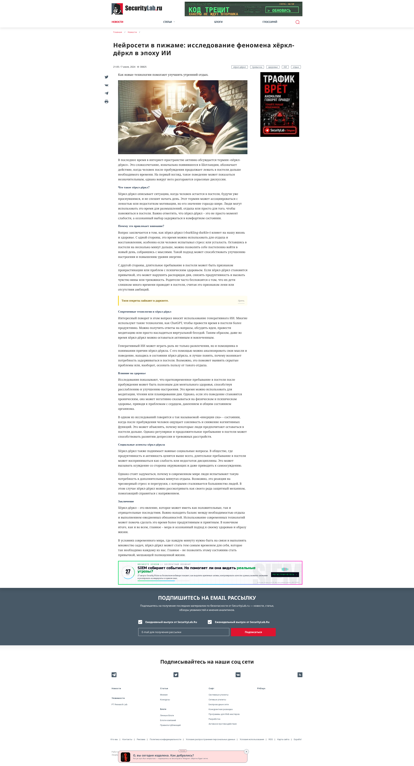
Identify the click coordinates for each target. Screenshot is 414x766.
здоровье (273, 67)
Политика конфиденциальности (165, 739)
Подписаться (253, 632)
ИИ (285, 67)
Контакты (127, 739)
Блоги (218, 22)
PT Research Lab (119, 704)
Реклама (182, 751)
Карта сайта (283, 739)
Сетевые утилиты (217, 699)
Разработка (214, 719)
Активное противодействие (223, 724)
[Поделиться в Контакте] (106, 85)
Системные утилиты (219, 695)
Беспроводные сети (219, 704)
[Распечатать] (106, 101)
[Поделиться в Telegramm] (106, 93)
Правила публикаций (170, 725)
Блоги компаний (168, 720)
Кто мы (114, 739)
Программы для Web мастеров (224, 714)
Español (297, 739)
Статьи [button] (167, 22)
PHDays (261, 688)
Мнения (164, 695)
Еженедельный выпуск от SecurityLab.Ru (242, 622)
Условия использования (252, 739)
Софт (211, 688)
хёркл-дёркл (239, 67)
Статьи (164, 688)
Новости (117, 22)
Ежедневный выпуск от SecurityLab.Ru (171, 622)
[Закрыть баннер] (246, 751)
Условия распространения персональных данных (210, 739)
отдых (296, 67)
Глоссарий (269, 22)
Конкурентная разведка (221, 709)
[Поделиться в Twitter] (106, 77)
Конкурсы (165, 699)
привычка (257, 67)
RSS (271, 739)
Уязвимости (118, 698)
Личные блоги (167, 715)
